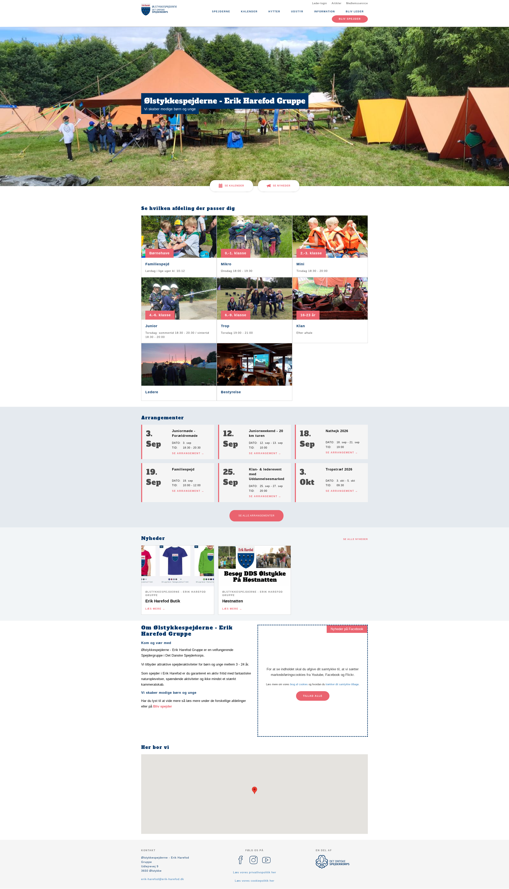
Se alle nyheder (355, 539)
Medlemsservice (357, 3)
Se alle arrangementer (256, 515)
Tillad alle (312, 696)
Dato (176, 442)
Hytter (274, 11)
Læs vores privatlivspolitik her (254, 872)
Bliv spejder (350, 19)
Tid (174, 447)
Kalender (249, 11)
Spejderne (221, 11)
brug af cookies (299, 684)
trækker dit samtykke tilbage (342, 684)
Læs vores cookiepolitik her (254, 880)
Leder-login (319, 3)
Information (324, 11)
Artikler (336, 3)
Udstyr (297, 11)
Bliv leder (355, 11)
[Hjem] (159, 9)
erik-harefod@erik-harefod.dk (162, 879)
